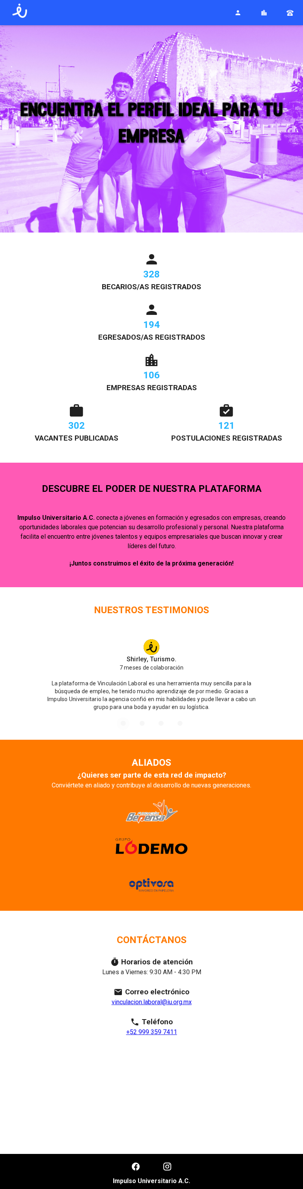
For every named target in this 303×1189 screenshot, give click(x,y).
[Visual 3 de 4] (161, 723)
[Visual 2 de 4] (142, 723)
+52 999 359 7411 (151, 1032)
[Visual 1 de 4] (123, 723)
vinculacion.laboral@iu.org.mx (152, 1002)
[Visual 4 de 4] (180, 723)
